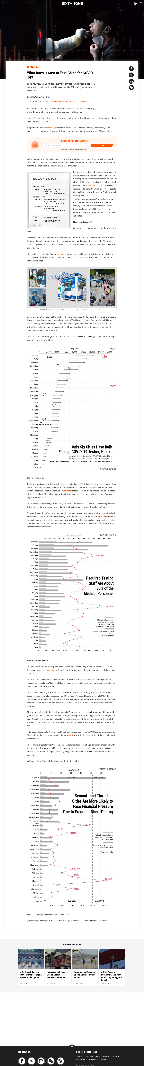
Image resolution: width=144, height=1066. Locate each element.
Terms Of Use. (82, 149)
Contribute (89, 1056)
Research (106, 1056)
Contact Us (115, 1056)
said (71, 735)
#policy (84, 101)
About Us (79, 1056)
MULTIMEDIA (33, 67)
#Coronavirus (56, 101)
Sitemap (103, 1059)
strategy (52, 127)
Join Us (97, 1056)
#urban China (75, 101)
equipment (50, 670)
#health (66, 101)
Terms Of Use (80, 1059)
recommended (94, 185)
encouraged (103, 516)
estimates (61, 254)
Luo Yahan (34, 96)
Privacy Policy (93, 1059)
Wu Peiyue (46, 96)
